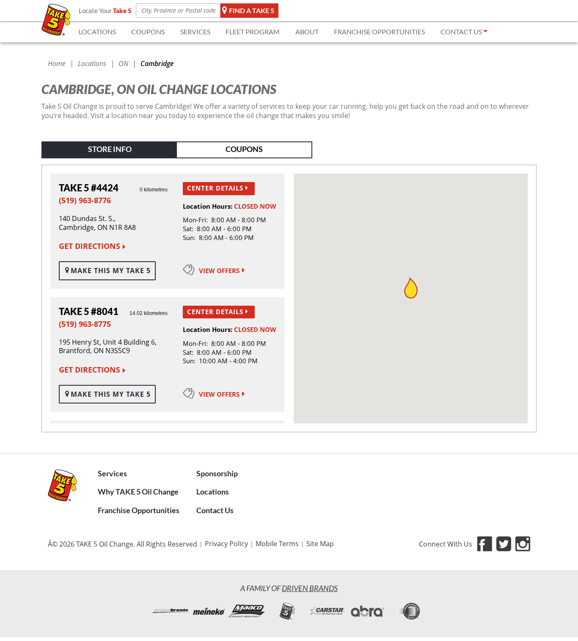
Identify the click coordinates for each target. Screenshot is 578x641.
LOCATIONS (97, 32)
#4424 (88, 187)
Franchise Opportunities (138, 510)
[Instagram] (522, 543)
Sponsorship (217, 473)
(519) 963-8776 (85, 200)
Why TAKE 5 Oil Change (138, 491)
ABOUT (307, 32)
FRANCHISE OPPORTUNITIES (379, 32)
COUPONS (148, 32)
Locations (212, 491)
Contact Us (215, 510)
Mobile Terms (277, 543)
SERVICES (195, 32)
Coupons (244, 149)
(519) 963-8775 (85, 324)
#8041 (88, 311)
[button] (410, 287)
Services (112, 473)
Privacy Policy (226, 543)
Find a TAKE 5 (251, 10)
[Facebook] (484, 543)
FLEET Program (253, 32)
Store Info (110, 149)
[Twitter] (503, 543)
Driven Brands (310, 588)
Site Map (320, 543)
